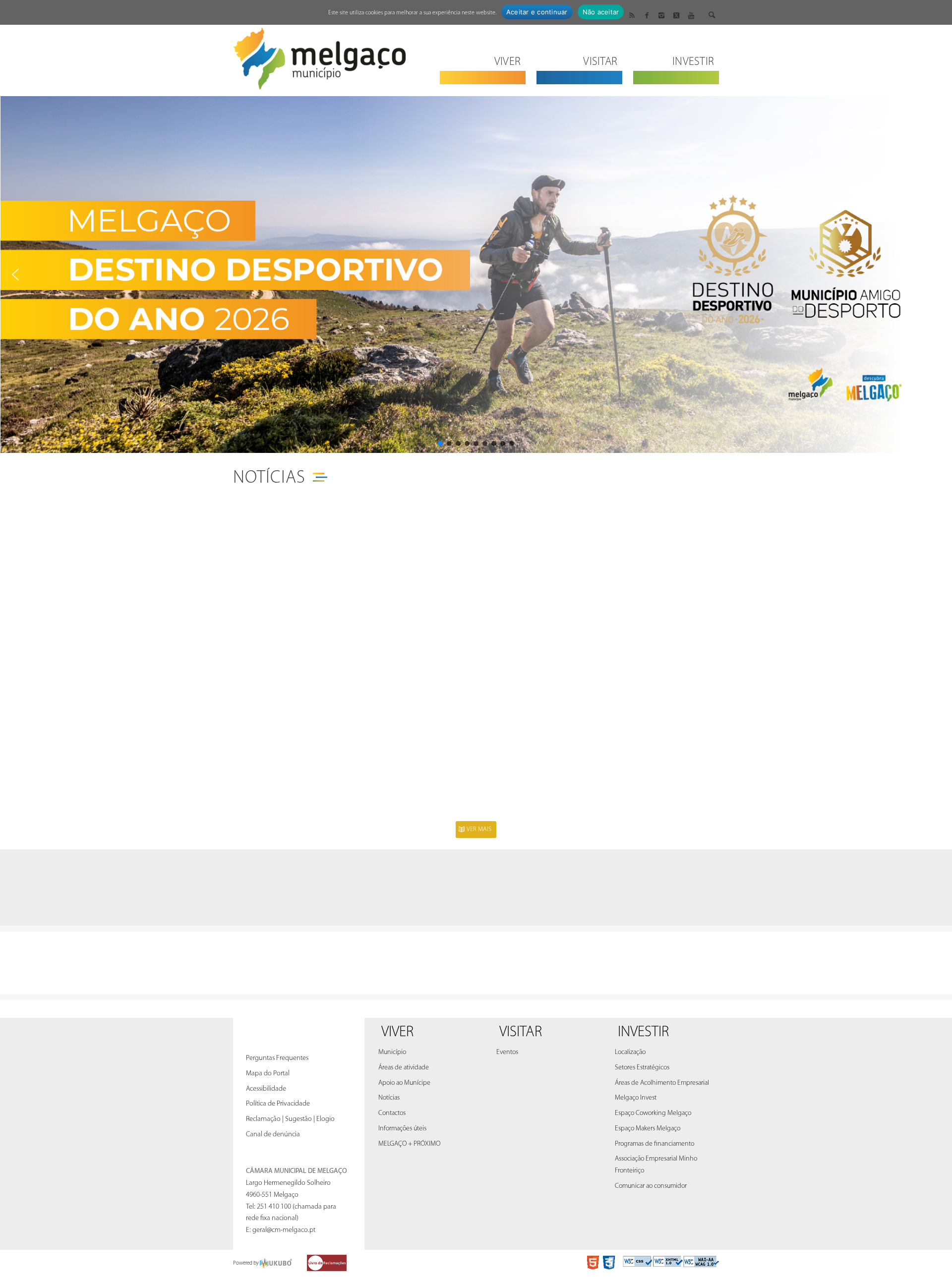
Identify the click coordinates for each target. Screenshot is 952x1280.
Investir (643, 1032)
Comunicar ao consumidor (651, 1186)
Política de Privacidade (278, 1104)
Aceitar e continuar (537, 12)
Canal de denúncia (273, 1134)
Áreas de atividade (403, 1067)
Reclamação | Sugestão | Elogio (290, 1119)
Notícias (269, 478)
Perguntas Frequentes (277, 1058)
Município (392, 1052)
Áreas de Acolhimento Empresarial (662, 1083)
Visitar (520, 1032)
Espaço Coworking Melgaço (653, 1113)
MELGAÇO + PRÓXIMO (409, 1144)
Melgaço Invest (635, 1098)
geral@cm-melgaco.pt (283, 1230)
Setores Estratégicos (642, 1067)
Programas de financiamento (654, 1144)
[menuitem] (483, 55)
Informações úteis (402, 1128)
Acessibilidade (266, 1089)
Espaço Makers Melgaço (647, 1128)
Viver (397, 1032)
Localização (630, 1052)
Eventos (507, 1052)
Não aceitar (601, 12)
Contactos (392, 1113)
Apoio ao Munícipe (404, 1083)
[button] (15, 274)
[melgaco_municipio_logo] (320, 56)
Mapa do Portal (268, 1073)
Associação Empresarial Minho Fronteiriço (656, 1164)
